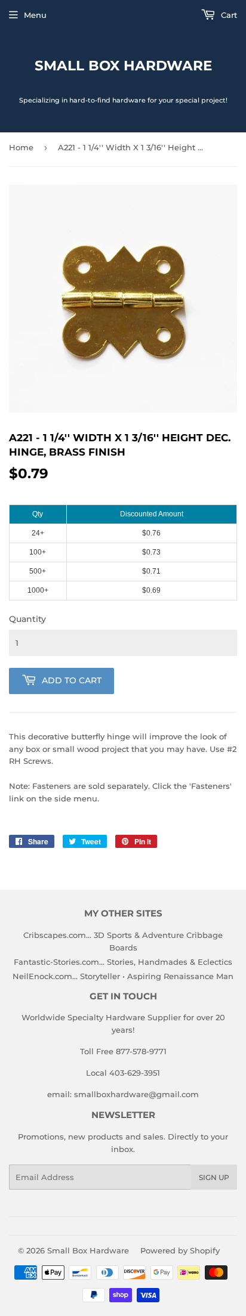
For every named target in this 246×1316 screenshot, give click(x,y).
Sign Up (214, 1177)
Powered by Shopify (180, 1250)
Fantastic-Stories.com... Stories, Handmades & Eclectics (123, 962)
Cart (228, 15)
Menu (35, 15)
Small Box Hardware (123, 65)
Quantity (27, 619)
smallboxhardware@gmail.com (136, 1094)
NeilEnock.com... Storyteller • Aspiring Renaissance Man (123, 976)
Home (21, 147)
